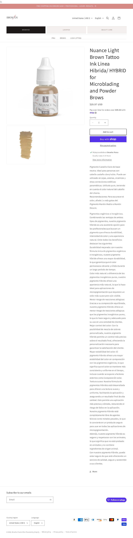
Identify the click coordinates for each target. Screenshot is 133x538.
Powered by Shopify (32, 532)
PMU (53, 38)
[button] (107, 18)
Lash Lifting (75, 38)
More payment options (108, 145)
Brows (63, 38)
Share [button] (94, 471)
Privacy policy (58, 532)
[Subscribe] (50, 500)
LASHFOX (66, 30)
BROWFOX (26, 30)
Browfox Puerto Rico (19, 532)
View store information (102, 160)
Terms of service (71, 532)
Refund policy (46, 532)
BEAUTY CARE (107, 30)
